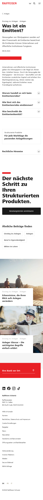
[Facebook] (8, 388)
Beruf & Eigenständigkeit (14, 240)
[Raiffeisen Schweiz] (9, 3)
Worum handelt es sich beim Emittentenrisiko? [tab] (17, 94)
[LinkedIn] (4, 388)
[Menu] (39, 3)
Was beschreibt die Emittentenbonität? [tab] (12, 113)
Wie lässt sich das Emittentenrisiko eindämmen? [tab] (17, 103)
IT (11, 483)
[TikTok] (18, 388)
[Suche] (34, 3)
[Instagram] (13, 388)
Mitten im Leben (11, 246)
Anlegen (29, 234)
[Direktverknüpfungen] (30, 3)
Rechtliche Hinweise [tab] (12, 151)
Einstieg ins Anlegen (12, 234)
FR (7, 483)
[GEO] (33, 370)
